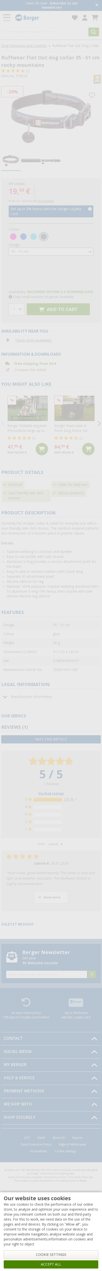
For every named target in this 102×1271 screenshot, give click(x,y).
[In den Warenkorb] (42, 449)
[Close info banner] (97, 5)
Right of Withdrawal (72, 1144)
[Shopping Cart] (95, 18)
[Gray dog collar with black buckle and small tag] (51, 116)
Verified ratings (51, 793)
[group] (11, 161)
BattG (42, 1138)
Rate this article (51, 739)
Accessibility (38, 1151)
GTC (27, 1138)
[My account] (84, 18)
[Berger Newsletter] (92, 974)
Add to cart (61, 309)
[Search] (93, 32)
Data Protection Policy (36, 1144)
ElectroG (59, 1138)
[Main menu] (7, 17)
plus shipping (45, 201)
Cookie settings (65, 1151)
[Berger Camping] (40, 17)
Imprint (77, 1138)
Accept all (51, 1264)
